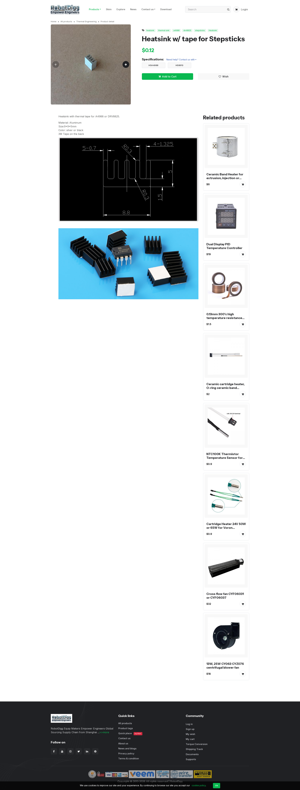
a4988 (176, 30)
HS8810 (179, 65)
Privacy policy (126, 753)
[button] (236, 9)
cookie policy (199, 785)
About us (123, 743)
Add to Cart (169, 76)
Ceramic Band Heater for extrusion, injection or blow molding (224, 178)
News (133, 9)
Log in (189, 724)
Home (53, 21)
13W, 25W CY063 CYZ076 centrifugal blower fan (225, 665)
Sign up (190, 729)
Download (166, 9)
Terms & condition (128, 758)
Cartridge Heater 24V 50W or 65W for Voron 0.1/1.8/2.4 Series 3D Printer (226, 529)
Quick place (129, 733)
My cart (190, 739)
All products (66, 21)
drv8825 (187, 30)
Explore (121, 9)
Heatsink (213, 30)
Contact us (147, 9)
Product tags (125, 728)
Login (244, 9)
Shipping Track (194, 749)
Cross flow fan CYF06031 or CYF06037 (225, 595)
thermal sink (163, 30)
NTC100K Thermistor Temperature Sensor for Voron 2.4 (224, 457)
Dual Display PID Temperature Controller (224, 246)
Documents (192, 754)
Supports (191, 759)
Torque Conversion (197, 744)
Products (94, 9)
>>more (104, 732)
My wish (190, 734)
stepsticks (200, 30)
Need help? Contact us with (180, 59)
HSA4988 (153, 65)
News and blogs (127, 748)
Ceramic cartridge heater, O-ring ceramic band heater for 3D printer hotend (225, 389)
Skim (109, 9)
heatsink (150, 30)
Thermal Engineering (86, 21)
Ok (216, 785)
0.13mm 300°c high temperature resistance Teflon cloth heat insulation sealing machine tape (226, 321)
